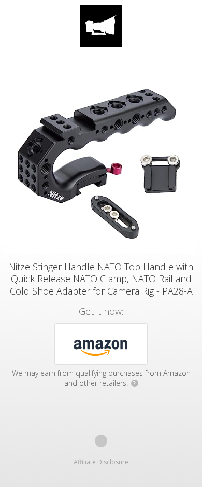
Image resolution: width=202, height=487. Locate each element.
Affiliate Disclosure (101, 461)
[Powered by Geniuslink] (101, 441)
